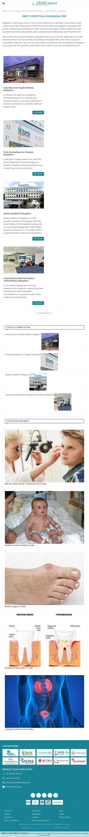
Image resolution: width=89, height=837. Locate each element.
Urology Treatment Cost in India (19, 729)
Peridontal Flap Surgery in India (19, 668)
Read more (38, 112)
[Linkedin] (55, 795)
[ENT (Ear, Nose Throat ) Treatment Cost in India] (44, 456)
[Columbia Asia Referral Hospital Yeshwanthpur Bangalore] (23, 259)
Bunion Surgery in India (15, 606)
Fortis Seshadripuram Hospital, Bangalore (23, 354)
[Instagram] (44, 795)
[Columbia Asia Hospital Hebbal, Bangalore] (23, 69)
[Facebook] (33, 795)
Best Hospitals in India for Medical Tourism (26, 11)
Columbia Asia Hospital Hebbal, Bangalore (23, 334)
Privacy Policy (64, 817)
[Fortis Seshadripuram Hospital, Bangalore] (23, 133)
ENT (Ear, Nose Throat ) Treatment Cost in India (25, 484)
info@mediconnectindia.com (18, 782)
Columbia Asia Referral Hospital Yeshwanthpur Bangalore (18, 279)
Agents (62, 814)
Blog (61, 811)
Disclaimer (8, 817)
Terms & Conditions (11, 820)
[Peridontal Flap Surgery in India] (44, 640)
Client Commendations (40, 820)
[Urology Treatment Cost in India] (44, 701)
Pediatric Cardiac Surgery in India (19, 545)
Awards (7, 814)
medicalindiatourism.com (43, 828)
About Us (7, 811)
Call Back (35, 817)
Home (4, 11)
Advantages (36, 814)
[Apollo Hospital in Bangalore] (23, 195)
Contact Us (36, 811)
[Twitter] (38, 795)
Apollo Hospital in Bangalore (17, 213)
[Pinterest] (50, 795)
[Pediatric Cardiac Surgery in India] (44, 517)
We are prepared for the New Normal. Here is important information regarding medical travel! (44, 834)
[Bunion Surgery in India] (44, 578)
